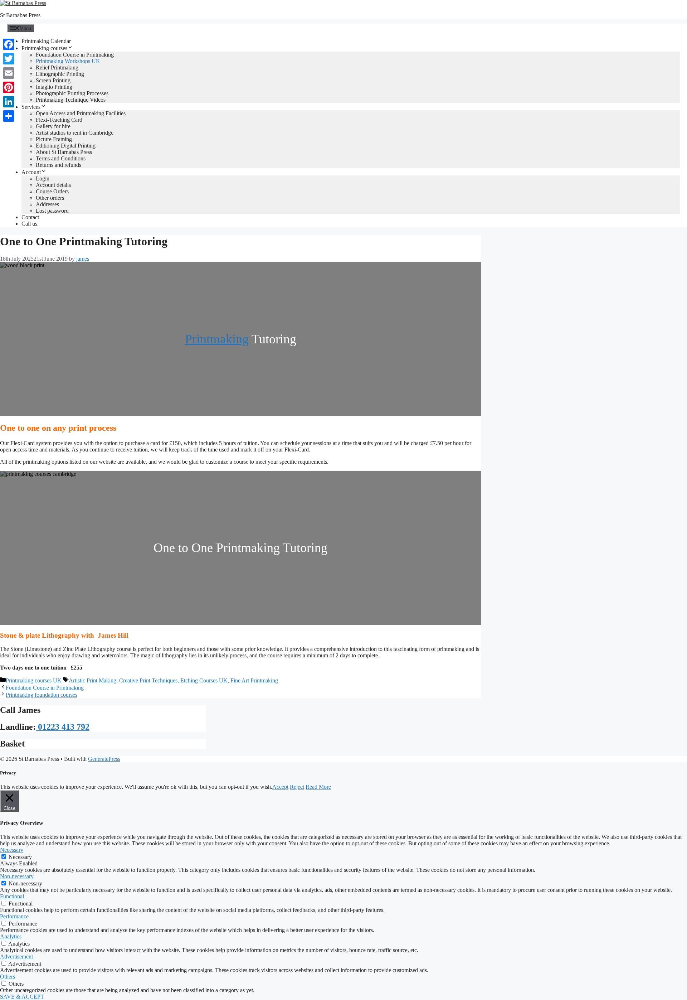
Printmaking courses (44, 48)
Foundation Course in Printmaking (75, 55)
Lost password (52, 211)
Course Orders (52, 191)
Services (30, 107)
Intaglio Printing (54, 87)
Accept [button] (280, 787)
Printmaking (217, 339)
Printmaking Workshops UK (68, 61)
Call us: (30, 224)
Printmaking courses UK (34, 680)
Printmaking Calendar (46, 41)
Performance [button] (14, 916)
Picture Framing (54, 139)
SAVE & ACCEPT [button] (22, 997)
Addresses (47, 204)
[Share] (8, 116)
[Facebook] (8, 44)
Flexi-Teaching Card (59, 120)
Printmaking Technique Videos (71, 100)
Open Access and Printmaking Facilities (81, 113)
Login (42, 178)
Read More (318, 787)
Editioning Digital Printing (66, 145)
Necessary (20, 857)
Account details (53, 185)
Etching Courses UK (204, 680)
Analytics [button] (10, 936)
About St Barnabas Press (64, 152)
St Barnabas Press (20, 15)
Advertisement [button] (16, 956)
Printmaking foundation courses (41, 695)
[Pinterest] (8, 87)
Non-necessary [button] (17, 876)
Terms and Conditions (61, 158)
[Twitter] (8, 59)
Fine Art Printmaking (254, 680)
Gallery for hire (53, 126)
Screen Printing (53, 80)
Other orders (50, 198)
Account (31, 172)
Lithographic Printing (60, 74)
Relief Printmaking (57, 67)
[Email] (8, 73)
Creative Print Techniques (148, 680)
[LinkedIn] (8, 102)
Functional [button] (12, 896)
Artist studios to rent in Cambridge (74, 133)
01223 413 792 (62, 726)
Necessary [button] (11, 850)
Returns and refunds (58, 165)
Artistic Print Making (92, 680)
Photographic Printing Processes (72, 93)
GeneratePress (104, 759)
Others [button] (7, 977)
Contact (30, 217)
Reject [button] (297, 787)
